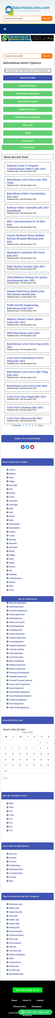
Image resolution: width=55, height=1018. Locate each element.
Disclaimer (37, 1006)
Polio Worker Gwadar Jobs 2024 (26, 266)
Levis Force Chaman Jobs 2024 (25, 407)
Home (14, 1000)
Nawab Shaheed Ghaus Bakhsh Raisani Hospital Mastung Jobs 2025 (25, 238)
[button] (5, 29)
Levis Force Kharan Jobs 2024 (24, 418)
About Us (26, 1000)
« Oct (5, 778)
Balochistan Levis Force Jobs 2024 (27, 385)
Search (46, 18)
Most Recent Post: (16, 157)
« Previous (16, 425)
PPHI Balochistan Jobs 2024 (23, 333)
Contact (40, 1000)
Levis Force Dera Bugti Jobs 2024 (26, 396)
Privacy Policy (19, 1006)
